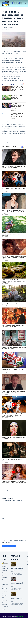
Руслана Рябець (15, 600)
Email (3, 511)
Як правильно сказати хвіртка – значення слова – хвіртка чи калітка (17, 598)
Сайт (3, 518)
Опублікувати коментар (9, 546)
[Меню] (25, 3)
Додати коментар (6, 525)
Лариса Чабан (15, 570)
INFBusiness (20, 616)
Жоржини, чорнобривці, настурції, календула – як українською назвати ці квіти (17, 583)
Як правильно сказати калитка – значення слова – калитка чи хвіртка (17, 568)
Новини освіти (5, 29)
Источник (4, 137)
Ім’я (3, 505)
